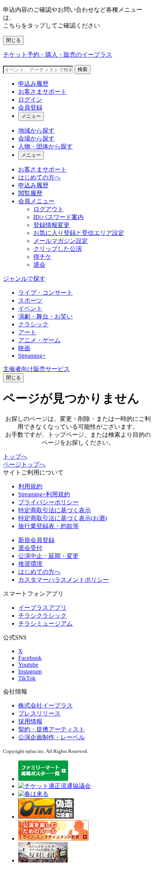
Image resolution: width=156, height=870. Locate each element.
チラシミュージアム (45, 623)
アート (27, 332)
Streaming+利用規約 (44, 494)
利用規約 (30, 486)
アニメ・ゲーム (39, 340)
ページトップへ (24, 464)
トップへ (15, 456)
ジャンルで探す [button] (24, 278)
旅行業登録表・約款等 (48, 526)
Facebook (30, 658)
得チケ (42, 256)
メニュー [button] (31, 116)
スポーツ (30, 300)
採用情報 (30, 721)
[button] (13, 377)
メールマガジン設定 (60, 241)
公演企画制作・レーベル (51, 737)
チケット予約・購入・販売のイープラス (57, 54)
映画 (24, 348)
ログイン (30, 99)
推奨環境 (30, 564)
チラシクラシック (42, 615)
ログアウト (48, 209)
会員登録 (30, 107)
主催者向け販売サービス (36, 369)
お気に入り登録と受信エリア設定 (78, 233)
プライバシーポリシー (48, 502)
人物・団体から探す (45, 146)
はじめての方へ (39, 177)
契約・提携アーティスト (51, 729)
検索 (82, 69)
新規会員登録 (36, 540)
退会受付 (30, 548)
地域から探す (36, 130)
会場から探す (36, 138)
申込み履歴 (33, 83)
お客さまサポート (42, 91)
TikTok (27, 678)
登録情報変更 (51, 225)
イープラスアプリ (42, 607)
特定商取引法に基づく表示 (54, 510)
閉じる (13, 40)
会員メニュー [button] (36, 201)
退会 (39, 264)
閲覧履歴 (30, 193)
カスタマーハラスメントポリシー (63, 579)
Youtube (28, 664)
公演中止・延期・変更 (48, 556)
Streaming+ (32, 355)
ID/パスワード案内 (58, 217)
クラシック (33, 324)
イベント (30, 308)
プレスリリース (39, 713)
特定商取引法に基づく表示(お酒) (62, 518)
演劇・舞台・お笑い (45, 316)
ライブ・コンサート (45, 292)
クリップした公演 (57, 249)
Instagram (30, 671)
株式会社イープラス (45, 705)
